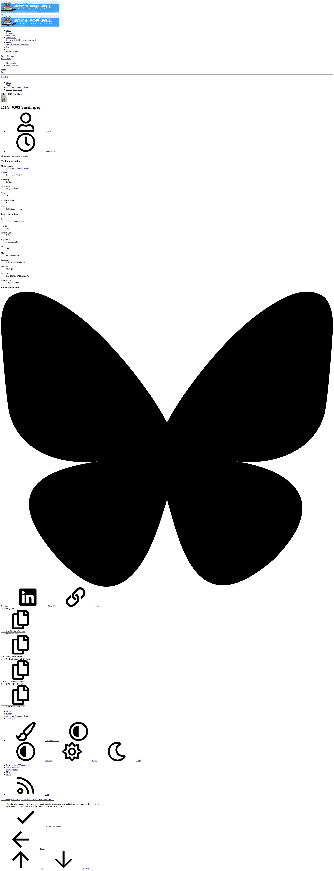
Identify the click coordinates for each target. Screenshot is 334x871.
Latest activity (12, 40)
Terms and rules (12, 767)
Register (4, 77)
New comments (22, 45)
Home (8, 30)
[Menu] (2, 14)
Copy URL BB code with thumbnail (16, 659)
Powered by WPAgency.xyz (18, 765)
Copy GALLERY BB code (12, 684)
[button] (78, 740)
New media (32, 40)
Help (8, 772)
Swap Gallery (12, 52)
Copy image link (8, 608)
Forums (9, 33)
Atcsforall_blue (52, 740)
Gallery (9, 42)
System (48, 761)
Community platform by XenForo (27, 799)
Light (94, 761)
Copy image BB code (10, 634)
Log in (4, 72)
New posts (10, 35)
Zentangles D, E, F (14, 175)
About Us (10, 49)
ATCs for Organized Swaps (17, 168)
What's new (11, 38)
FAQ (8, 47)
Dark (138, 761)
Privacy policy (12, 770)
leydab (48, 131)
